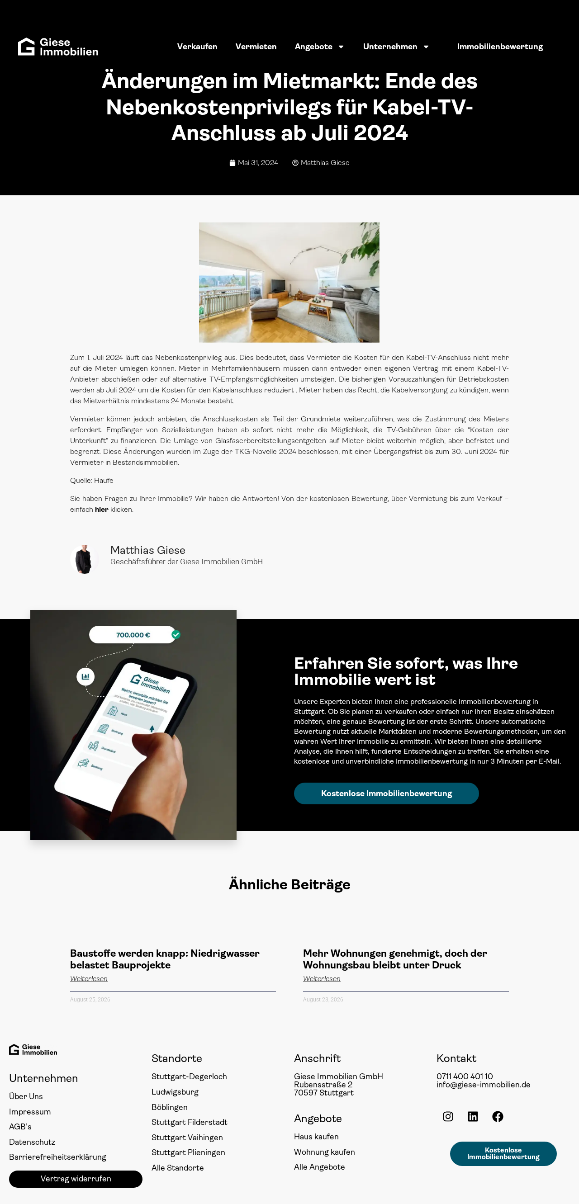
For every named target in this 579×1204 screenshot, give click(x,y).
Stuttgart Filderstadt (190, 1122)
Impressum (30, 1111)
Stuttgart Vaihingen (187, 1137)
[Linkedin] (472, 1116)
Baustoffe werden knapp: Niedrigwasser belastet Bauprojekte (165, 959)
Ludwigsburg (175, 1091)
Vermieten (256, 46)
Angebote (313, 46)
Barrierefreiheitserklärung (57, 1157)
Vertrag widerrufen (76, 1178)
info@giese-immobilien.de (484, 1084)
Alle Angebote (319, 1166)
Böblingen (170, 1107)
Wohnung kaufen (324, 1152)
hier (102, 509)
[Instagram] (448, 1116)
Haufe (104, 480)
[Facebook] (497, 1116)
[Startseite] (58, 47)
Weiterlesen (89, 978)
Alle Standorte (178, 1167)
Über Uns (26, 1096)
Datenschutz (32, 1142)
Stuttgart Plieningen (188, 1152)
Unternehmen (390, 46)
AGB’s (20, 1126)
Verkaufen (197, 46)
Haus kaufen (316, 1136)
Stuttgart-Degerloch (189, 1076)
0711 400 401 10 (465, 1076)
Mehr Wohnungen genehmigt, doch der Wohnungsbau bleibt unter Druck (395, 959)
